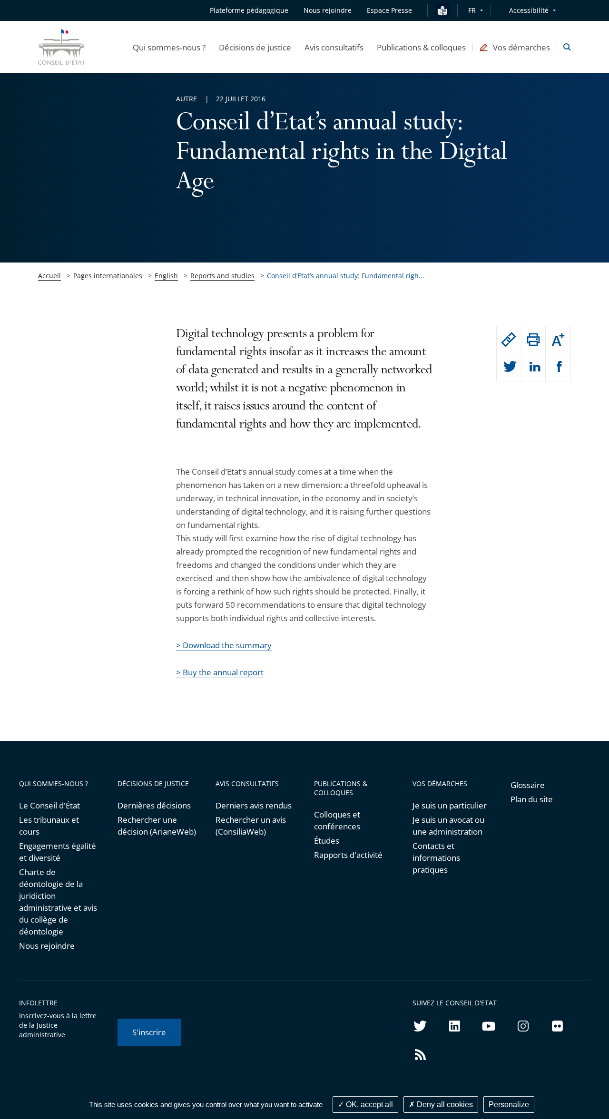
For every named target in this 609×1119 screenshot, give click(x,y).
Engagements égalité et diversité (57, 851)
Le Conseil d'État (49, 805)
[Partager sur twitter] (509, 367)
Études (326, 840)
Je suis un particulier (450, 805)
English (166, 275)
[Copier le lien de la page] (509, 339)
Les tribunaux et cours (49, 825)
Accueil (49, 275)
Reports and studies (222, 275)
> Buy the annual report (220, 672)
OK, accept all (368, 1104)
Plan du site (532, 799)
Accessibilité (529, 10)
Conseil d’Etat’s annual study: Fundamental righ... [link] (345, 275)
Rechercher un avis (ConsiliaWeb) (251, 825)
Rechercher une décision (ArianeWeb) (157, 825)
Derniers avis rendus (254, 805)
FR (472, 10)
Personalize (509, 1104)
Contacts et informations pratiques (436, 857)
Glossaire (528, 784)
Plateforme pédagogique (249, 10)
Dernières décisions (154, 805)
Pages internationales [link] (107, 275)
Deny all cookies (444, 1104)
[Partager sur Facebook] (558, 367)
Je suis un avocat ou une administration (448, 825)
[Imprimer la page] (533, 339)
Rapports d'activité (348, 854)
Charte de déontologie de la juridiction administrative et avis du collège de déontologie (58, 901)
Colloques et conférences (337, 820)
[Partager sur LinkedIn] (533, 367)
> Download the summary (224, 645)
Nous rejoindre (47, 945)
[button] (169, 47)
